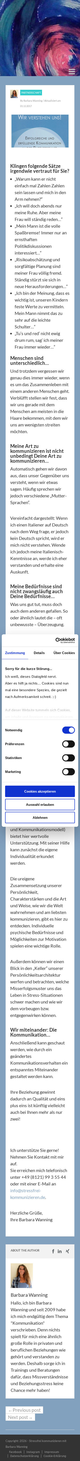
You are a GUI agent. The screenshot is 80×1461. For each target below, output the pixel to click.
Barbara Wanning (33, 100)
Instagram (33, 1452)
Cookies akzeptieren (40, 791)
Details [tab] (39, 653)
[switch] (68, 744)
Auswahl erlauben (40, 804)
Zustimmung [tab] (15, 653)
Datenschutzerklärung (24, 1456)
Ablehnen (40, 817)
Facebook (15, 1452)
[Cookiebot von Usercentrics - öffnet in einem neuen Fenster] (56, 640)
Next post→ (20, 1417)
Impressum (51, 1452)
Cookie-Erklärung (55, 1456)
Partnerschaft (31, 92)
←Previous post (24, 1410)
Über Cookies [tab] (64, 653)
